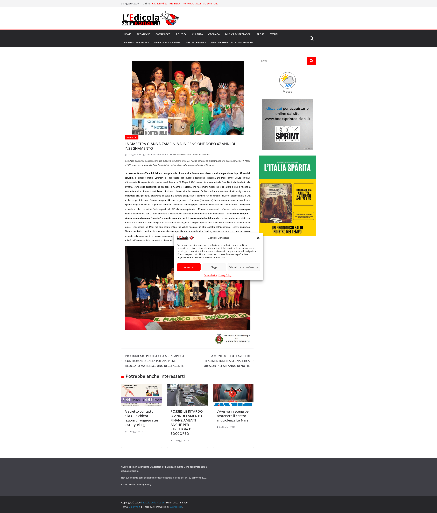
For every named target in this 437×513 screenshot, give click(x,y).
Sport (260, 34)
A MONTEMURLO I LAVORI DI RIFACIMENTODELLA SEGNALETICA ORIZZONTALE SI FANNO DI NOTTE (227, 361)
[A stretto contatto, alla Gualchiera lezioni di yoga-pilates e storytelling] (141, 387)
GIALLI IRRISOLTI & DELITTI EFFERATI (232, 42)
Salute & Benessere (136, 42)
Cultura (197, 34)
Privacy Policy (224, 275)
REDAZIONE (143, 34)
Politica (181, 34)
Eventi (274, 34)
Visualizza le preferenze (243, 267)
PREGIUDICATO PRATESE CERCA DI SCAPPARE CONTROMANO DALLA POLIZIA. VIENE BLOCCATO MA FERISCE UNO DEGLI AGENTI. (155, 361)
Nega (214, 267)
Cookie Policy (210, 275)
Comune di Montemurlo (156, 154)
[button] (258, 238)
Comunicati (163, 34)
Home (127, 34)
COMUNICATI (131, 137)
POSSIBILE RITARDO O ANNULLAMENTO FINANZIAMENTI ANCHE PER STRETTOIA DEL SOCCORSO (187, 422)
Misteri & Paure (196, 42)
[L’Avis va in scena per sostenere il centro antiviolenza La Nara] (233, 387)
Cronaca (214, 34)
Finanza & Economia (167, 42)
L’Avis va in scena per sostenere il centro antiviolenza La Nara (233, 416)
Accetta (188, 267)
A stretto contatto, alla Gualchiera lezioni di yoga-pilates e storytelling (141, 418)
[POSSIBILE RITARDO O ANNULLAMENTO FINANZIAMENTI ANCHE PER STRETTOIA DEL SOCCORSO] (187, 387)
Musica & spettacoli (238, 34)
